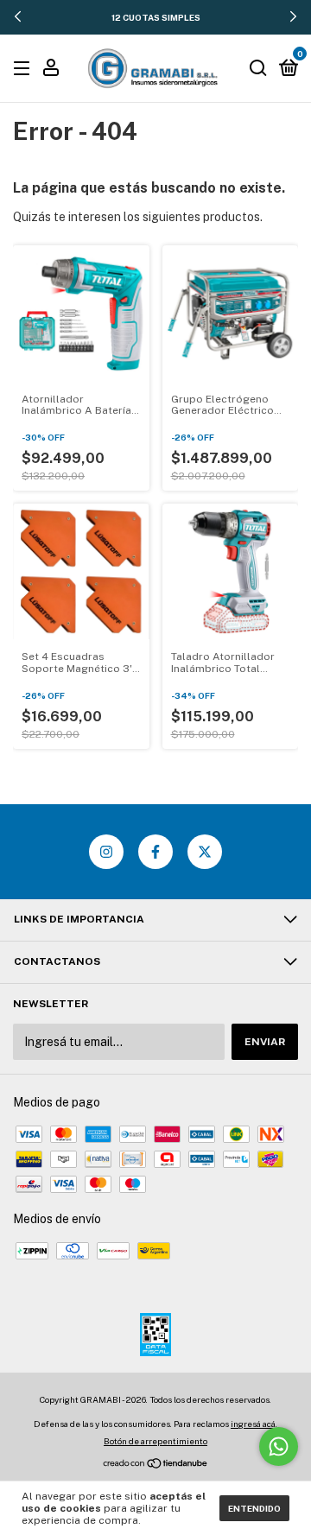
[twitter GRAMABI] (204, 851)
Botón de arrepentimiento (155, 1441)
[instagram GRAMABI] (106, 851)
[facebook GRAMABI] (155, 851)
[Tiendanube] (156, 1465)
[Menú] (24, 69)
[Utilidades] (51, 70)
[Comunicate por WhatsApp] (278, 1446)
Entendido (254, 1508)
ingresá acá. (254, 1423)
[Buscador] (258, 69)
